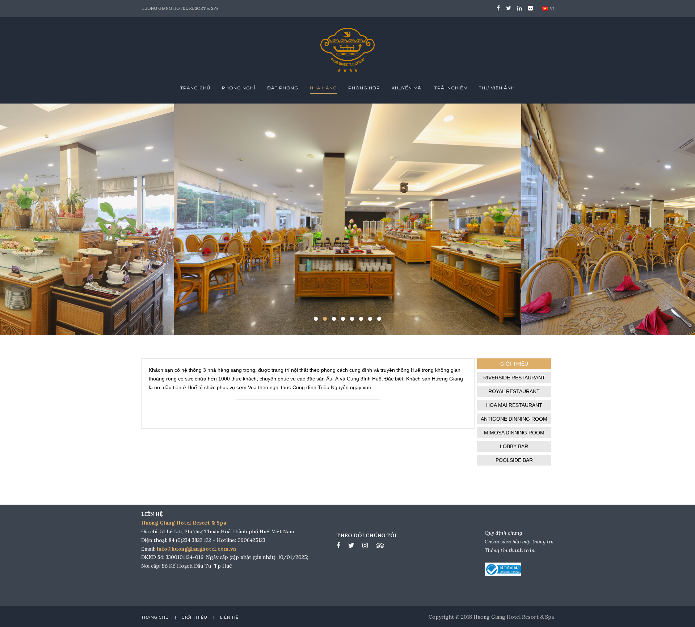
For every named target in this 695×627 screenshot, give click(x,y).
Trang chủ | (158, 617)
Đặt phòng (282, 88)
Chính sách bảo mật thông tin (519, 541)
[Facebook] (498, 8)
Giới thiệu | (198, 617)
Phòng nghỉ (239, 88)
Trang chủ (195, 88)
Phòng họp (364, 88)
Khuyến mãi (407, 88)
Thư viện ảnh (497, 88)
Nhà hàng (323, 88)
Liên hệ (229, 617)
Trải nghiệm (451, 88)
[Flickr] (529, 8)
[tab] (514, 363)
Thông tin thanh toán (510, 550)
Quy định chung (503, 533)
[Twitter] (509, 8)
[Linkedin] (520, 8)
